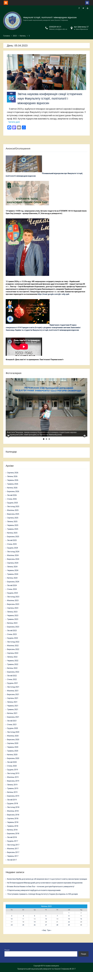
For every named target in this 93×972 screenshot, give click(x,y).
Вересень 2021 (13, 694)
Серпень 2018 (12, 818)
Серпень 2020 (12, 743)
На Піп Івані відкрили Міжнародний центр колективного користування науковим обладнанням (44, 883)
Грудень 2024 (12, 548)
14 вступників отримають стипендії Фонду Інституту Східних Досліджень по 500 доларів (42, 894)
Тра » (49, 930)
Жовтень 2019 (13, 777)
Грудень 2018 (12, 803)
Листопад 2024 (13, 552)
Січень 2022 (12, 679)
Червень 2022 (12, 661)
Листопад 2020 (13, 732)
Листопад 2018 (13, 807)
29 (69, 925)
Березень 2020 (13, 758)
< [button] (9, 436)
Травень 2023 (12, 619)
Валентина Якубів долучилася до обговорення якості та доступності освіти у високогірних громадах (47, 879)
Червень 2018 (12, 822)
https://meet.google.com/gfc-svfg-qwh (53, 294)
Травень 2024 (12, 574)
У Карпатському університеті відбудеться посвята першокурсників (34, 890)
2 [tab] (46, 439)
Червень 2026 (12, 480)
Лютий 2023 (12, 631)
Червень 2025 (12, 525)
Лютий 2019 (12, 800)
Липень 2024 (12, 567)
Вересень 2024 (13, 559)
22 (69, 922)
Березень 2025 (13, 537)
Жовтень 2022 (13, 646)
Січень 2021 (12, 724)
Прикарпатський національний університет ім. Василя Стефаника (43, 969)
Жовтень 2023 (13, 600)
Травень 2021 (12, 709)
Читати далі (14, 122)
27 (46, 925)
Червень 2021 (12, 706)
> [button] (84, 436)
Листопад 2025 (13, 506)
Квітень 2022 (12, 668)
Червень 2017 (12, 856)
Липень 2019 (12, 785)
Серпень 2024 (12, 563)
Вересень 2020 (13, 740)
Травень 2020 (12, 751)
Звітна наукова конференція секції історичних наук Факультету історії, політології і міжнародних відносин (50, 98)
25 (23, 925)
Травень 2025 (12, 529)
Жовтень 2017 (13, 849)
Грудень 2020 (12, 728)
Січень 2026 (12, 499)
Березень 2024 (13, 582)
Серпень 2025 (12, 518)
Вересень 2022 (13, 649)
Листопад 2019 (13, 773)
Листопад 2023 (13, 597)
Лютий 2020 (12, 762)
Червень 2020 (12, 747)
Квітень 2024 (12, 578)
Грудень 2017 (12, 841)
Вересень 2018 (13, 815)
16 (81, 919)
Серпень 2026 (12, 473)
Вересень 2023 (13, 604)
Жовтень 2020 (13, 736)
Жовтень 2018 (13, 811)
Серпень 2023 (12, 608)
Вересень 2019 (13, 781)
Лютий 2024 (12, 585)
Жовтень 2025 (13, 510)
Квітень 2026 (12, 488)
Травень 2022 (12, 664)
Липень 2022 (12, 657)
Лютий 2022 (12, 676)
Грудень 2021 (12, 683)
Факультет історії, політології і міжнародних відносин (50, 17)
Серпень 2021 (12, 698)
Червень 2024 (12, 570)
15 (69, 919)
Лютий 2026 (12, 495)
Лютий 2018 (12, 837)
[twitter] (83, 7)
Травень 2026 (12, 484)
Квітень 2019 (12, 792)
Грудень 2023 (12, 593)
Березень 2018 (13, 833)
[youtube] (87, 7)
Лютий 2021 (12, 721)
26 (34, 925)
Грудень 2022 (12, 638)
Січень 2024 (12, 589)
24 (11, 925)
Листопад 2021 (13, 687)
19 (34, 922)
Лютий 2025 (12, 540)
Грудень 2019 (12, 770)
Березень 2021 (13, 717)
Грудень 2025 (12, 503)
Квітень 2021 (12, 713)
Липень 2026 (12, 476)
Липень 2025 (12, 521)
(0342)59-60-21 (55, 27)
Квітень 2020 (12, 755)
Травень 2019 (12, 788)
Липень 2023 (12, 612)
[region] (46, 407)
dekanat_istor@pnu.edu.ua (58, 29)
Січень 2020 (12, 766)
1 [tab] (43, 439)
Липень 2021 (12, 702)
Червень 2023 (12, 615)
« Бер (44, 930)
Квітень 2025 (12, 533)
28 (57, 925)
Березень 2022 (13, 672)
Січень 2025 (12, 544)
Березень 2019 (13, 796)
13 (46, 919)
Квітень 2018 (12, 830)
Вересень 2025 (13, 514)
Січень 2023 (12, 634)
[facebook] (79, 7)
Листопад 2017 (13, 845)
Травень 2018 (12, 826)
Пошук (7, 950)
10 (11, 919)
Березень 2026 (13, 491)
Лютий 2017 (12, 860)
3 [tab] (49, 439)
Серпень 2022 (12, 653)
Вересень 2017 (13, 852)
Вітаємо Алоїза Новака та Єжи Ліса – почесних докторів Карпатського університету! (40, 886)
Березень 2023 (13, 627)
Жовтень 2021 (13, 691)
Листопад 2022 (13, 642)
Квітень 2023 (12, 623)
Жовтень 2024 (13, 555)
